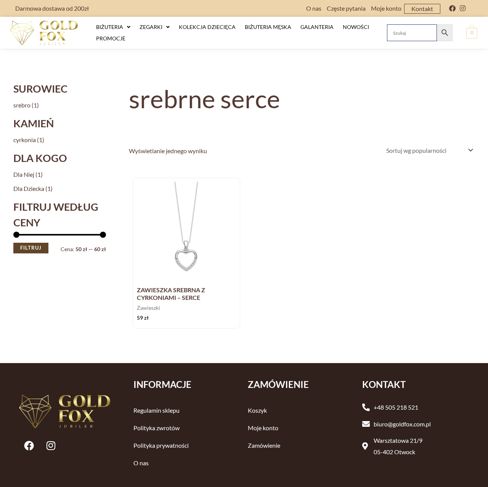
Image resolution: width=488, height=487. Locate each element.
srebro (21, 105)
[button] (113, 27)
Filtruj (31, 248)
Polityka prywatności (161, 445)
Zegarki (151, 27)
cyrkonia (24, 139)
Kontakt (422, 8)
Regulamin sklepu (156, 410)
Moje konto (386, 8)
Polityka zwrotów (156, 427)
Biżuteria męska (268, 27)
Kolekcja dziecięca (207, 27)
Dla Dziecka (28, 188)
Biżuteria (109, 27)
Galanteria (317, 27)
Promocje (110, 38)
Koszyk (257, 410)
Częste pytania (346, 8)
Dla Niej (23, 174)
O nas (313, 8)
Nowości (356, 27)
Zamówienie (264, 445)
